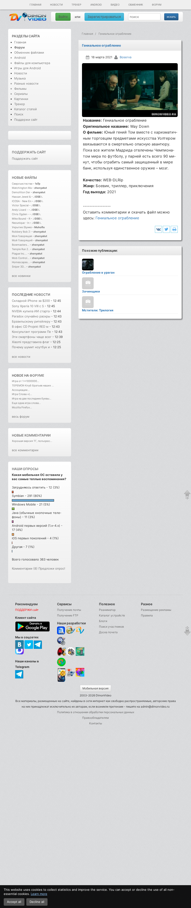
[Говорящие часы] (61, 651)
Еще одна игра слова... (26, 403)
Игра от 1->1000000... (25, 381)
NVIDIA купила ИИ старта (31, 311)
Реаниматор (107, 610)
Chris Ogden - (21, 214)
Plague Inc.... (19, 253)
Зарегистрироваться (104, 17)
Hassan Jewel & (21, 196)
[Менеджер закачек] (61, 662)
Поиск (18, 114)
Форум (156, 4)
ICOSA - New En (21, 201)
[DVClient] (80, 630)
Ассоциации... (21, 390)
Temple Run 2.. (21, 249)
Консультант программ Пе (31, 332)
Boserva (125, 57)
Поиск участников (111, 626)
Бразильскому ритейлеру (31, 321)
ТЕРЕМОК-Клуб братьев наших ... (33, 385)
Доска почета (108, 632)
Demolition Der (21, 192)
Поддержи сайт (26, 119)
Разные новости (26, 83)
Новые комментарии (31, 435)
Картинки (21, 99)
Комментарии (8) (25, 568)
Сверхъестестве (22, 183)
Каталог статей (25, 109)
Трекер (76, 4)
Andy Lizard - (20, 209)
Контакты (95, 723)
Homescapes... (21, 262)
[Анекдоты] (80, 655)
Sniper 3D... (19, 266)
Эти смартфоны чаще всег (31, 337)
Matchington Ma (22, 187)
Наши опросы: (25, 469)
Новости (56, 4)
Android (96, 4)
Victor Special (20, 205)
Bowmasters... (20, 244)
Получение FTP (67, 615)
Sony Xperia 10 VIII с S (28, 306)
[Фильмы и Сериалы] (61, 681)
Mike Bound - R (21, 218)
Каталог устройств (112, 615)
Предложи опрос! (51, 568)
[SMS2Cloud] (61, 641)
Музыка (20, 78)
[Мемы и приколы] (70, 630)
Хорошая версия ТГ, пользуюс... (32, 441)
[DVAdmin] (61, 672)
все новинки (21, 276)
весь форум (20, 416)
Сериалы (21, 94)
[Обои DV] (80, 676)
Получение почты (69, 610)
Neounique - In (20, 222)
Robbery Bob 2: (21, 231)
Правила (147, 615)
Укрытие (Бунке (22, 227)
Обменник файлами (29, 52)
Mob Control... (20, 258)
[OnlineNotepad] (61, 630)
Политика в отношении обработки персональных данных (95, 712)
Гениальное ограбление (117, 218)
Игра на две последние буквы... (31, 398)
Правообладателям (95, 717)
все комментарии (25, 450)
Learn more (39, 894)
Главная (35, 4)
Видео (115, 4)
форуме (37, 375)
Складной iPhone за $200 (31, 301)
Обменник (135, 4)
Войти (63, 17)
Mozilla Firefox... (22, 407)
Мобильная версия (95, 688)
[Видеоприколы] (70, 655)
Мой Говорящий (22, 240)
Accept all (14, 902)
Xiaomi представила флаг (30, 342)
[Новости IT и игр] (70, 676)
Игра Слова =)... (22, 394)
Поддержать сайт (29, 152)
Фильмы (20, 88)
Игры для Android (27, 68)
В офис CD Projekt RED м (30, 326)
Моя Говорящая (22, 236)
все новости (21, 356)
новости (42, 294)
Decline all (37, 902)
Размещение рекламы (156, 610)
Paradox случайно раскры (31, 316)
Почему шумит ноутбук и (31, 347)
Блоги (103, 621)
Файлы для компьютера (32, 63)
